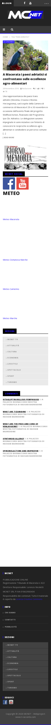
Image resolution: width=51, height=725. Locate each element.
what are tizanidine (14, 411)
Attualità (13, 345)
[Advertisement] (24, 517)
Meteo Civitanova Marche (15, 259)
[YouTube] (30, 3)
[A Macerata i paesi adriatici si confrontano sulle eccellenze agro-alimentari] (25, 55)
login (8, 3)
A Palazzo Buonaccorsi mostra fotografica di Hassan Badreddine (23, 402)
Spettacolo (14, 370)
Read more (9, 138)
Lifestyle (12, 364)
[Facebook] (24, 3)
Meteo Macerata (11, 219)
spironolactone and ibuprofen (20, 451)
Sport (10, 376)
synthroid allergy (13, 438)
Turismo (12, 382)
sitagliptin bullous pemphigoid (21, 399)
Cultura (12, 351)
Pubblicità (11, 627)
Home (5, 37)
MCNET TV (12, 339)
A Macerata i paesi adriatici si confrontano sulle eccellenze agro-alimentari (25, 78)
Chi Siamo (10, 612)
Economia (9, 42)
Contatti (10, 620)
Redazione (26, 88)
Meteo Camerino (11, 289)
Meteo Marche (10, 318)
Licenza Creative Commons (29, 599)
